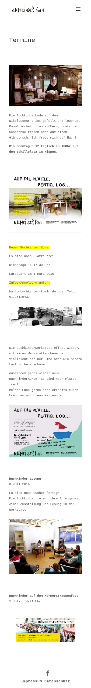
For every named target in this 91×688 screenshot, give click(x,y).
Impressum (31, 681)
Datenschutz (57, 681)
